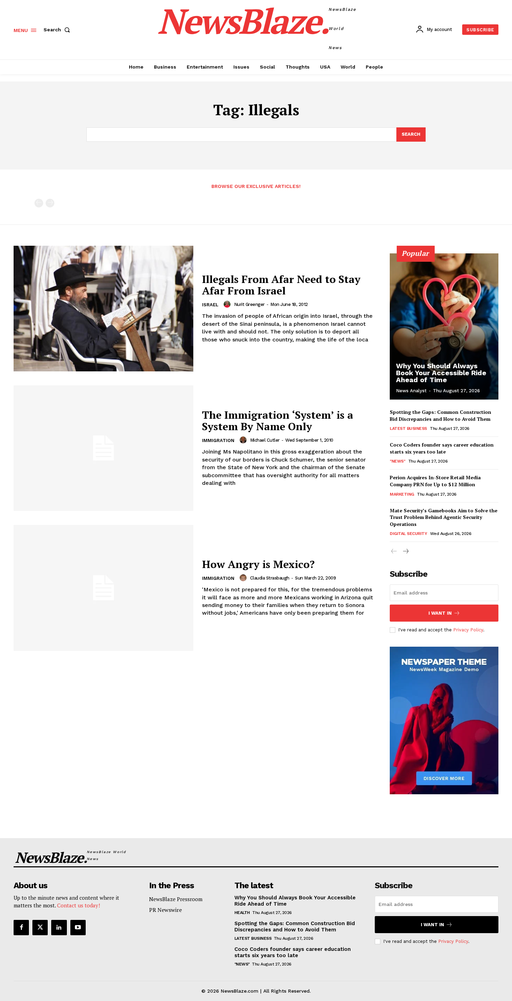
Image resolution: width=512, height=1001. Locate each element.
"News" (397, 461)
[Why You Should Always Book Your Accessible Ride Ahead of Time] (444, 326)
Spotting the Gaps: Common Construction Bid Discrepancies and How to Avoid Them (440, 415)
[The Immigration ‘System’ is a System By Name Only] (103, 448)
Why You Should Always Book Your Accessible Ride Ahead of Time (441, 373)
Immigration (218, 440)
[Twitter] (40, 927)
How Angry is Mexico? (258, 564)
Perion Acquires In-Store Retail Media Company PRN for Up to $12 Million (435, 481)
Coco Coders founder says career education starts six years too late (442, 448)
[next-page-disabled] (50, 203)
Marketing (402, 494)
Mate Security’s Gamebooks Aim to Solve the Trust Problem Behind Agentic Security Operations (443, 517)
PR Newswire (165, 910)
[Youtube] (78, 927)
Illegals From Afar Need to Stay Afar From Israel (281, 285)
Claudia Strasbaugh (269, 578)
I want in (440, 613)
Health (242, 912)
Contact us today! (78, 905)
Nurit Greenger (249, 304)
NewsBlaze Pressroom (175, 899)
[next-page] (405, 551)
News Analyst (411, 390)
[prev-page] (38, 203)
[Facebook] (21, 927)
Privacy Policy (468, 629)
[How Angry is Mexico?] (103, 588)
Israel (210, 304)
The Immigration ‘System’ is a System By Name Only (277, 420)
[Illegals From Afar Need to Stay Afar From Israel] (103, 308)
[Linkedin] (59, 927)
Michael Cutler (265, 440)
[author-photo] (228, 304)
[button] (58, 29)
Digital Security (408, 533)
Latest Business (408, 428)
